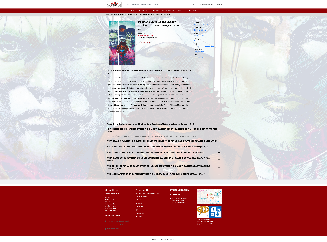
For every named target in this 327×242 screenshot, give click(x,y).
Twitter (139, 203)
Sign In (219, 4)
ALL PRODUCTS (182, 11)
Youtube (140, 210)
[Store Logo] (113, 4)
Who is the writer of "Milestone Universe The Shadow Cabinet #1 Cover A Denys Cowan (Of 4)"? (156, 174)
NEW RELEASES (154, 11)
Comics (114, 15)
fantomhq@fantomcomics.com (148, 193)
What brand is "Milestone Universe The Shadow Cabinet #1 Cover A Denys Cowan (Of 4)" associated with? (162, 141)
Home (108, 15)
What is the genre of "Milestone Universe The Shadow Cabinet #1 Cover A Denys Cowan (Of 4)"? (156, 152)
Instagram (140, 213)
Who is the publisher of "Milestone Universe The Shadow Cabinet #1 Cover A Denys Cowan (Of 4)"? (157, 146)
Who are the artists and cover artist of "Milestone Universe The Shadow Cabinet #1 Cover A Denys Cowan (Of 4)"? (158, 167)
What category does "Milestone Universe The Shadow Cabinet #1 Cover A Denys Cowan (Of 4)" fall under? (158, 159)
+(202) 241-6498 (142, 197)
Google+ (140, 207)
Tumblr (139, 216)
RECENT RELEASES (168, 11)
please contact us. (203, 227)
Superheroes (199, 35)
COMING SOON (142, 11)
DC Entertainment (201, 30)
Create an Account (206, 4)
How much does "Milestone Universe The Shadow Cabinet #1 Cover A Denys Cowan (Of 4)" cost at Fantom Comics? (162, 130)
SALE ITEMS (193, 11)
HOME (132, 11)
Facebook (140, 200)
